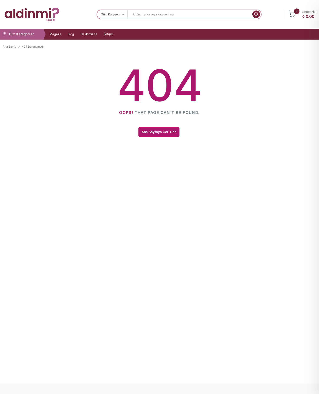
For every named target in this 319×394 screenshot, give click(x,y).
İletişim (108, 34)
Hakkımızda (89, 34)
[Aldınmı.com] (32, 14)
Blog (71, 34)
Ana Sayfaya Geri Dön (158, 132)
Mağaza (55, 34)
